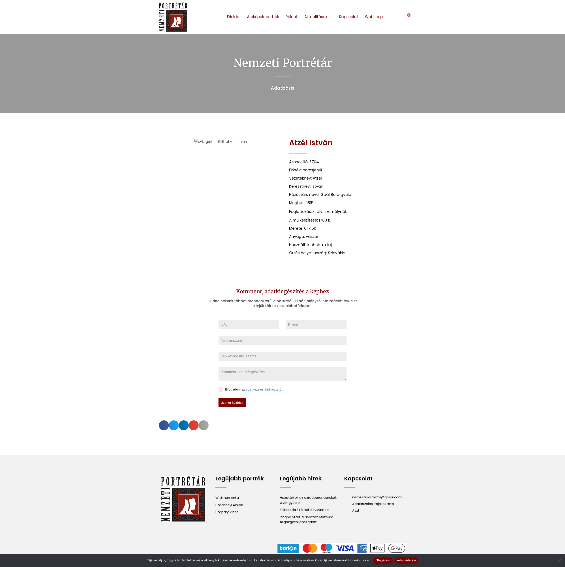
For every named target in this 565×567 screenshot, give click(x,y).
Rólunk (292, 16)
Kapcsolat (348, 16)
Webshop (374, 16)
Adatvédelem (406, 560)
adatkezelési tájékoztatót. (264, 389)
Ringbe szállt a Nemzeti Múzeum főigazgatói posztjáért (306, 519)
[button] (394, 17)
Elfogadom (382, 560)
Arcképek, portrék (263, 16)
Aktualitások (315, 16)
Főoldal (233, 16)
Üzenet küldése (232, 402)
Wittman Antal (227, 497)
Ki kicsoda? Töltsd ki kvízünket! (304, 509)
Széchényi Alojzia (229, 505)
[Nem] (559, 560)
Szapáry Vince (227, 512)
